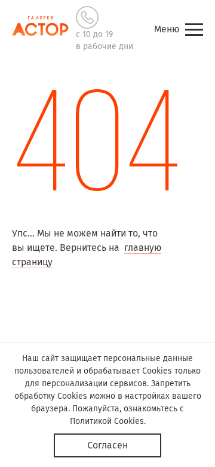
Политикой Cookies (107, 421)
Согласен (107, 445)
